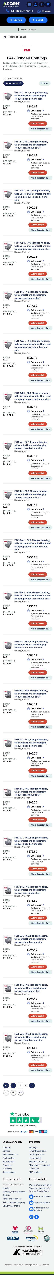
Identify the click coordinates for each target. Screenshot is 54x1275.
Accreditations (9, 1172)
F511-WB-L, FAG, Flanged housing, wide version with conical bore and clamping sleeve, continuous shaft (32, 246)
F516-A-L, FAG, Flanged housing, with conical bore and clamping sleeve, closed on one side (31, 742)
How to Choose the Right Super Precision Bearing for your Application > (40, 1188)
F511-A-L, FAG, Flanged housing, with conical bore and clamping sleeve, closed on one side (31, 95)
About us (7, 1147)
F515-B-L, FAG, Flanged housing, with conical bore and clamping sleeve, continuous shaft (31, 693)
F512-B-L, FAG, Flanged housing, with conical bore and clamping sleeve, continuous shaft (31, 295)
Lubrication (34, 1169)
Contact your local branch (14, 1192)
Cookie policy (30, 1265)
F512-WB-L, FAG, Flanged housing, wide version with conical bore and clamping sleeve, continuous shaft (32, 396)
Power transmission (38, 1151)
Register (6, 1195)
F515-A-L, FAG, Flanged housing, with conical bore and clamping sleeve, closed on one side (31, 644)
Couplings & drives (37, 1154)
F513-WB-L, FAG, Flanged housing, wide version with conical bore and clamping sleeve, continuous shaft (32, 595)
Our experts (8, 1165)
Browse (18, 20)
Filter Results (12, 83)
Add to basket (37, 123)
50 (13, 1092)
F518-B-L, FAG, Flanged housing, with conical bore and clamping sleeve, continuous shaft (31, 988)
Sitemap (8, 1265)
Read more (8, 69)
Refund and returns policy (14, 1202)
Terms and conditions (12, 1199)
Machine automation (38, 1161)
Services (6, 1151)
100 (20, 1092)
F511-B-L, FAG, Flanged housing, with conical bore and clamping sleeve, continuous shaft (31, 144)
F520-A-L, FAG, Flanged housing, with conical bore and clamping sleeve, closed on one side (31, 1037)
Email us (6, 1188)
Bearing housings (17, 37)
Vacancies (7, 1169)
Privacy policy (18, 1265)
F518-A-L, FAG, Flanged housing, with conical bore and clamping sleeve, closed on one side (31, 939)
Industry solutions (10, 1154)
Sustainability (9, 1161)
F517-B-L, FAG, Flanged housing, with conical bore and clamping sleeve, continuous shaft (31, 890)
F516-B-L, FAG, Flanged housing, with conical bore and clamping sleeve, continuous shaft (31, 791)
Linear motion (35, 1158)
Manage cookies (42, 1265)
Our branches (9, 1158)
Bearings (33, 1147)
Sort (46, 83)
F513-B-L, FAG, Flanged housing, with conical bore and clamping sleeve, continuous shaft (31, 494)
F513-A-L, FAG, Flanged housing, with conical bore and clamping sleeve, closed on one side (31, 445)
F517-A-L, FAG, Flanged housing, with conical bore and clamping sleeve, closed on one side (31, 840)
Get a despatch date (40, 129)
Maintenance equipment (40, 1165)
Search (39, 20)
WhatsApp (46, 11)
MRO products (35, 1172)
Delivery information (11, 1206)
